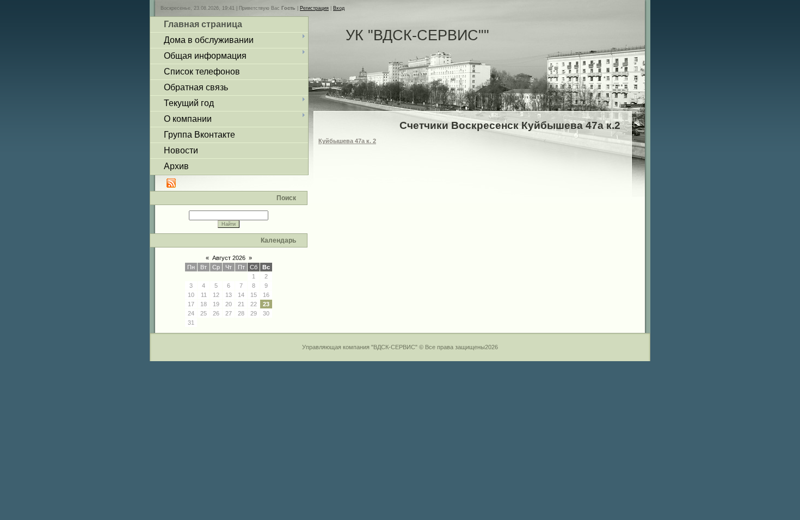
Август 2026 (228, 258)
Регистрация (314, 8)
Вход (338, 8)
